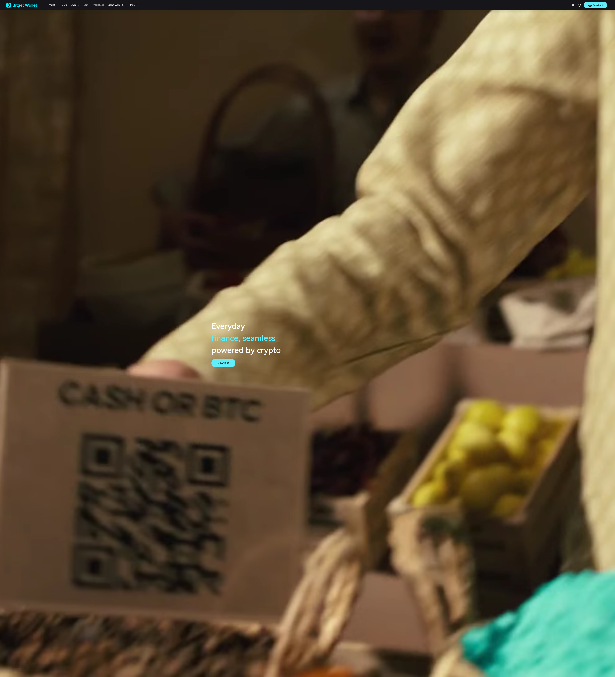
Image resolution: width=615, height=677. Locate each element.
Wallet (52, 5)
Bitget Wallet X (115, 5)
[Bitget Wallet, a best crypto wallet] (25, 5)
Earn (86, 5)
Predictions (98, 5)
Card (64, 5)
